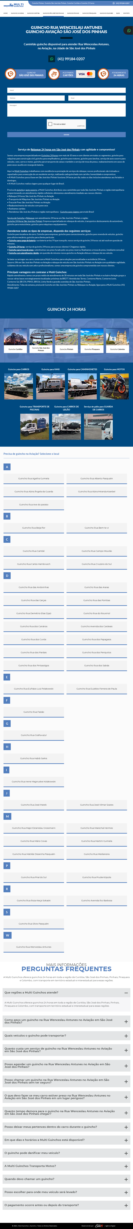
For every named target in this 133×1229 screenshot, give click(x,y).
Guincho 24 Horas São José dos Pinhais (24, 221)
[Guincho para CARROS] (18, 399)
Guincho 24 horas (17, 247)
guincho (20, 190)
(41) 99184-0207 (122, 3)
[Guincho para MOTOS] (114, 399)
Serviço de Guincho (15, 218)
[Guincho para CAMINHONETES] (82, 399)
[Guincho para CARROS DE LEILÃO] (66, 439)
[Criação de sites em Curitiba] (99, 1226)
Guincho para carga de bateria (22, 240)
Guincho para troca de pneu (21, 250)
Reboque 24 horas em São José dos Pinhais (55, 149)
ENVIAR (66, 135)
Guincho (33, 1226)
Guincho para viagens (69, 212)
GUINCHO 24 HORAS (66, 309)
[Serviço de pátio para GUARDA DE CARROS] (98, 439)
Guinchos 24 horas (49, 155)
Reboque (30, 218)
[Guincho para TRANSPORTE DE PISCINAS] (34, 439)
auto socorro (31, 190)
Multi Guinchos (21, 171)
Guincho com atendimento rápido (24, 253)
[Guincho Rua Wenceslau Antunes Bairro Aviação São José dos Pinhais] (14, 5)
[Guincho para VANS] (50, 399)
